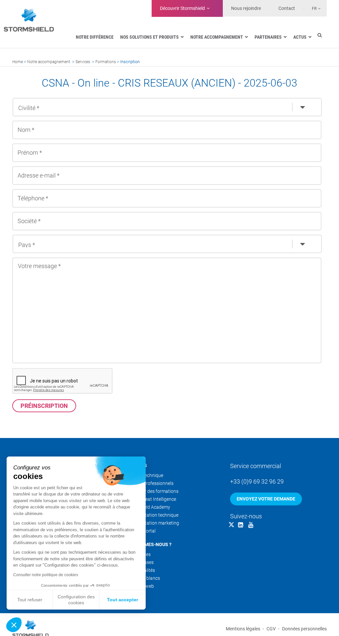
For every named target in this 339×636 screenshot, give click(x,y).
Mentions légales (243, 628)
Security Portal (140, 531)
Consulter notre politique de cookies (45, 575)
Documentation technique (151, 515)
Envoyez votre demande (266, 498)
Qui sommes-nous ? (148, 544)
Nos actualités (140, 570)
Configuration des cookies (76, 599)
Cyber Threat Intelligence (150, 499)
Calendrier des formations (151, 491)
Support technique (144, 475)
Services (82, 62)
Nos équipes (138, 554)
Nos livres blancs (142, 578)
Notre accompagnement (48, 62)
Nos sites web (139, 586)
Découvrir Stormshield (182, 8)
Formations (105, 62)
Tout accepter (122, 599)
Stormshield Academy (147, 507)
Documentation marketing (152, 523)
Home (17, 62)
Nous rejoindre (246, 8)
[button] (14, 625)
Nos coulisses (139, 562)
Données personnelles (304, 628)
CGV (271, 628)
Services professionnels (149, 483)
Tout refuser (29, 599)
